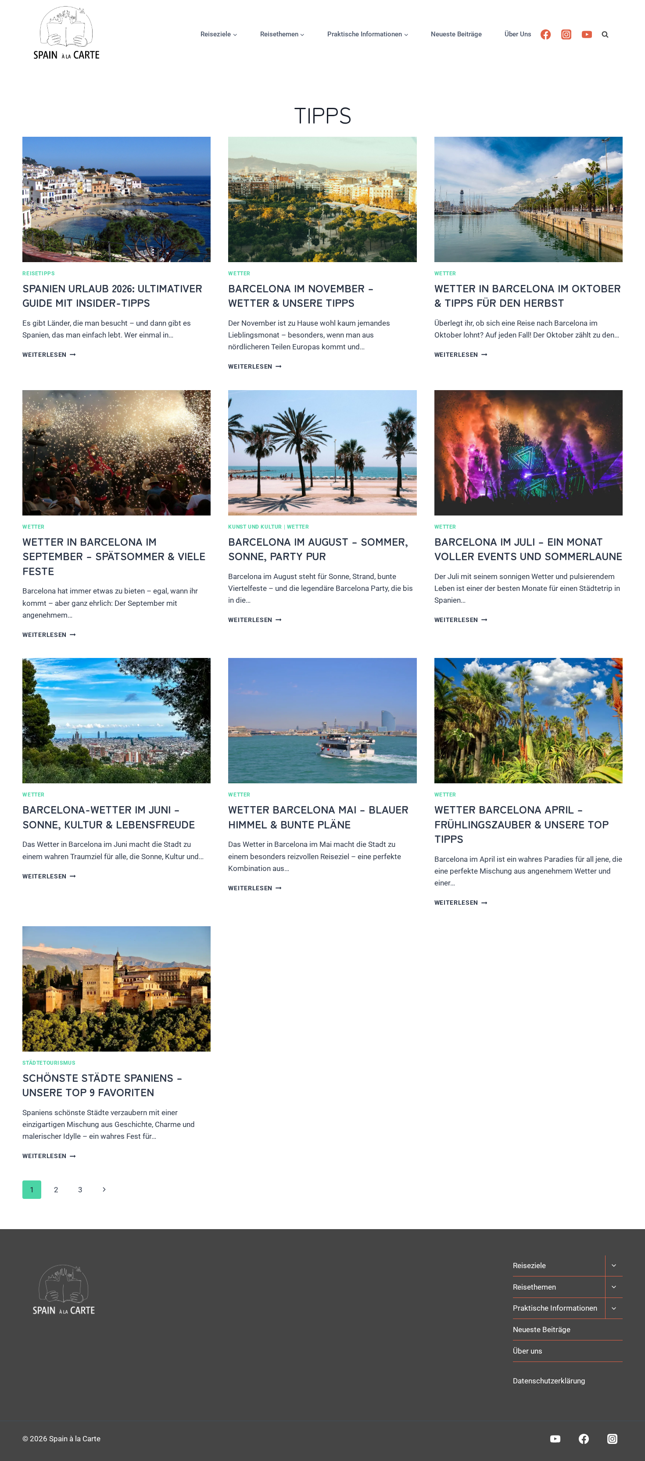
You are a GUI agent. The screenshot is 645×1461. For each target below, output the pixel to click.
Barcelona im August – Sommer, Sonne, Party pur (318, 548)
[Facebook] (546, 34)
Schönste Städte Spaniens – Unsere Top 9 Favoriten (102, 1085)
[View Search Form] (612, 34)
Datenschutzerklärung (549, 1380)
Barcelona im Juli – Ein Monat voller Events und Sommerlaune (528, 548)
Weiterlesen (48, 354)
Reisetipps (38, 273)
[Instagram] (566, 34)
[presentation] (116, 199)
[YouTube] (587, 34)
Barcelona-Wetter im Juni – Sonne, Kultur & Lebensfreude (108, 816)
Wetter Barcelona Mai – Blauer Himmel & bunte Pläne (318, 816)
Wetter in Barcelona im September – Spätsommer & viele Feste (113, 555)
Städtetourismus (48, 1063)
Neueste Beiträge (456, 34)
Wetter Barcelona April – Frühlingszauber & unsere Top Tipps (521, 823)
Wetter (239, 273)
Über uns (518, 34)
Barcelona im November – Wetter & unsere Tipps (301, 295)
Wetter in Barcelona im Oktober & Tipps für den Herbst (527, 295)
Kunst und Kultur (255, 527)
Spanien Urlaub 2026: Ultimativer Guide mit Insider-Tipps (112, 295)
